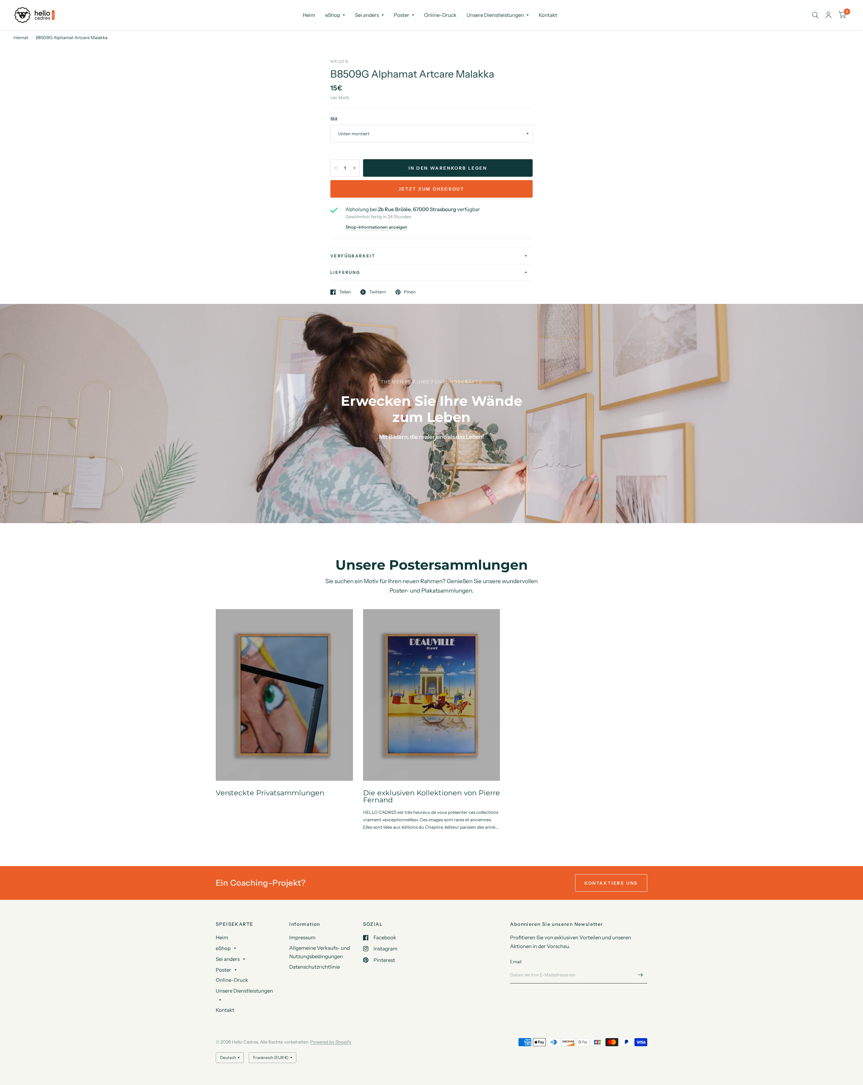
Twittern (377, 292)
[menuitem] (309, 15)
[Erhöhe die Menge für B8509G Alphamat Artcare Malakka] (354, 168)
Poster (401, 15)
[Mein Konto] (828, 15)
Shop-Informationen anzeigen (376, 227)
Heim (309, 15)
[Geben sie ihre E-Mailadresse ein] (640, 974)
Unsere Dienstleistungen (495, 15)
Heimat (20, 37)
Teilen (345, 292)
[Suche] (815, 15)
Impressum (302, 937)
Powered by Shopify (330, 1042)
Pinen (410, 292)
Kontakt (548, 15)
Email (516, 961)
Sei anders (367, 15)
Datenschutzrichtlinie (314, 967)
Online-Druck (440, 15)
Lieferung (345, 272)
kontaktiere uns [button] (611, 883)
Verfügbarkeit (352, 255)
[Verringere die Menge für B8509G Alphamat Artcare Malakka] (336, 168)
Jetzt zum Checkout (432, 189)
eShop (332, 15)
